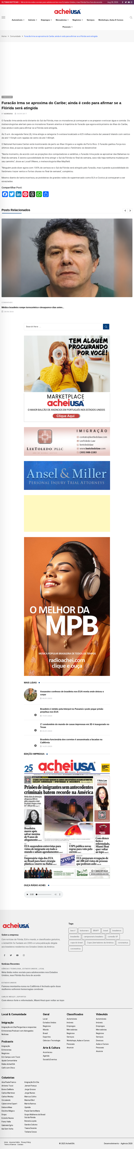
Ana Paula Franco (9, 1082)
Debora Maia (7, 1107)
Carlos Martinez (8, 1093)
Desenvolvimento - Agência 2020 (118, 1143)
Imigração (8, 1022)
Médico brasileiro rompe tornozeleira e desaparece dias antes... (33, 307)
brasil (105, 930)
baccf (73, 930)
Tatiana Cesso (30, 1132)
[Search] (131, 17)
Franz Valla (6, 1122)
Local (41, 969)
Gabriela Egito (7, 1125)
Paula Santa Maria (32, 1111)
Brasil (45, 1033)
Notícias (5, 1034)
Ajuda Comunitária (9, 1061)
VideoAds (102, 1014)
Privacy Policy (26, 1142)
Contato (20, 1144)
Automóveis (17, 20)
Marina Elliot (29, 1100)
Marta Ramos (30, 1104)
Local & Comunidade (14, 1014)
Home (4, 36)
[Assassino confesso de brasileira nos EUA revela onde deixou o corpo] (30, 694)
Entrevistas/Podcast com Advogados (17, 1031)
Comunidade (15, 36)
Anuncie (70, 1048)
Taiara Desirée (30, 1128)
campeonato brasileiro (93, 936)
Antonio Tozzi (7, 1086)
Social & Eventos (50, 1059)
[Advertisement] (67, 61)
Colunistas (8, 1077)
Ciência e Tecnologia (11, 969)
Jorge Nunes (29, 1093)
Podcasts (7, 1041)
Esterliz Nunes (8, 1118)
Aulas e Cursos (102, 1044)
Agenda (46, 1056)
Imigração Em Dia (31, 1082)
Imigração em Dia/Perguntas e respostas (19, 1027)
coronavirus (123, 942)
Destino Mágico (8, 1111)
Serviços (90, 20)
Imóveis (31, 20)
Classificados (75, 1014)
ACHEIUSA (8, 114)
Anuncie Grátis (14, 1142)
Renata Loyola (30, 1121)
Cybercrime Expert (9, 1104)
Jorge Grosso (30, 1089)
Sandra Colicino (30, 1125)
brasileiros (116, 930)
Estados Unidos (30, 969)
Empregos (45, 20)
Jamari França (30, 1086)
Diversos (99, 1040)
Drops (4, 1114)
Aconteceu (47, 1052)
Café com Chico (8, 1068)
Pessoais (67, 27)
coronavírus (75, 948)
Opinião (27, 1107)
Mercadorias (61, 20)
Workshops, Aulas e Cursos (110, 20)
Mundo (46, 1030)
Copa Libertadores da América (100, 942)
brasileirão (74, 936)
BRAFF (96, 930)
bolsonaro (84, 930)
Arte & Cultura (51, 1047)
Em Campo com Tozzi (11, 1057)
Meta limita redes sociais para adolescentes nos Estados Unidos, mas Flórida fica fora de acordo (61, 2)
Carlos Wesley (8, 997)
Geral (46, 1014)
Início (6, 1142)
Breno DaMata (8, 1089)
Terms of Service (10, 1144)
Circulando (6, 1100)
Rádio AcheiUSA (8, 1064)
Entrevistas (6, 1050)
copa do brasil (76, 942)
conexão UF (113, 936)
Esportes (21, 997)
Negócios (76, 20)
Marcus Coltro (30, 1097)
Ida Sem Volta (7, 1129)
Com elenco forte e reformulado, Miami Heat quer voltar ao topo (33, 1000)
